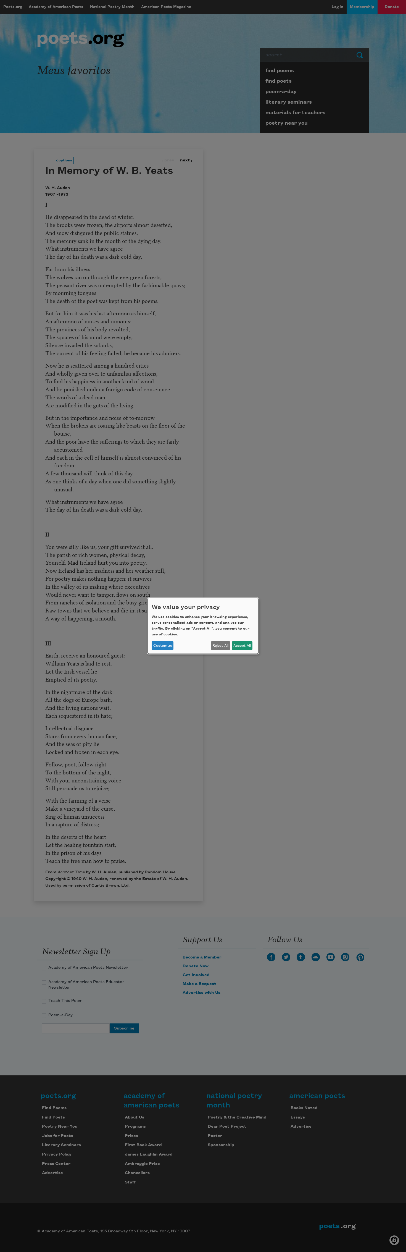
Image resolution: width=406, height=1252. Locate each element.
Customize (162, 646)
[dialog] (203, 626)
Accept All (242, 646)
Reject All (220, 646)
